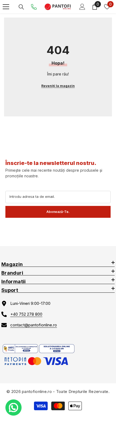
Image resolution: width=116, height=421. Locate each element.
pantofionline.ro (37, 391)
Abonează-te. (58, 212)
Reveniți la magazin (58, 86)
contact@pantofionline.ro (33, 324)
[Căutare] (21, 7)
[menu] (6, 7)
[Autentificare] (82, 7)
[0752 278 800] (34, 7)
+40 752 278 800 (26, 314)
